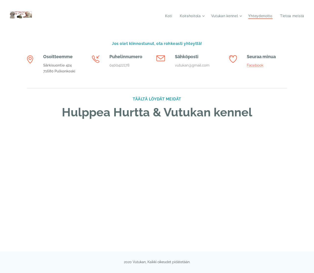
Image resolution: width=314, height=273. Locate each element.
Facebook (255, 65)
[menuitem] (170, 16)
